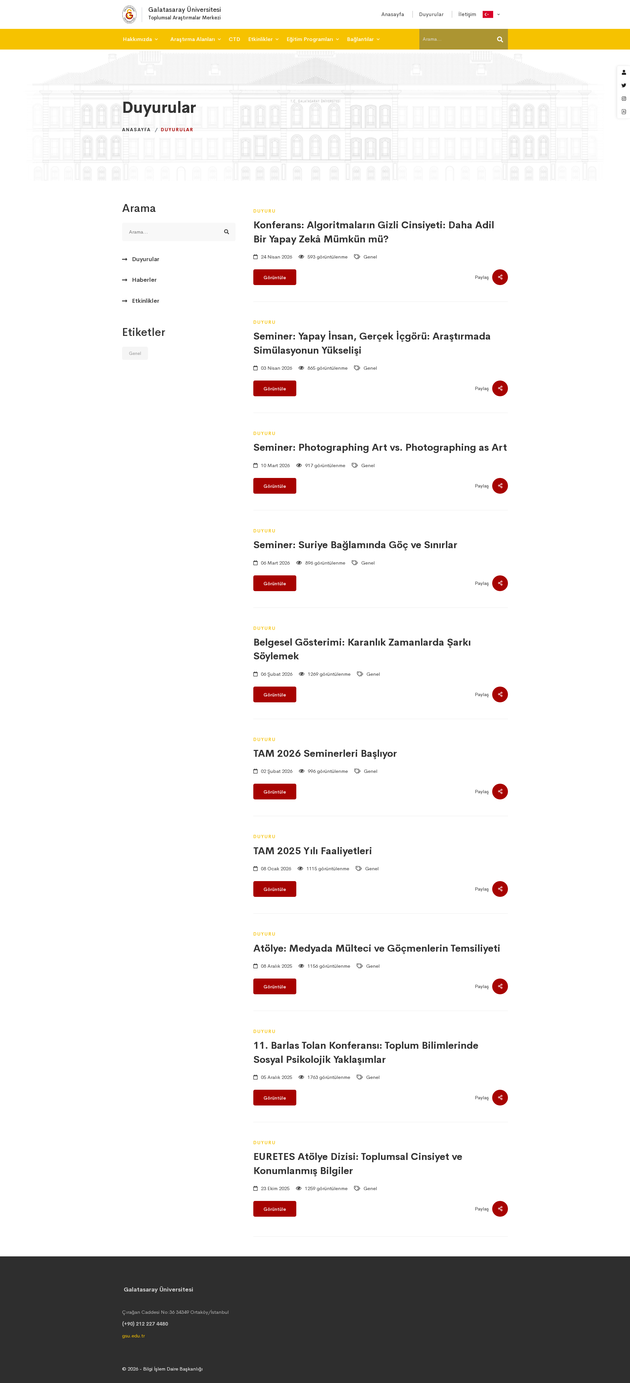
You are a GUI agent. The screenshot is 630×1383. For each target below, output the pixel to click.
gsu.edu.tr (133, 1335)
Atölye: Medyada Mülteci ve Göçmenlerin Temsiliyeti (376, 948)
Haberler (144, 279)
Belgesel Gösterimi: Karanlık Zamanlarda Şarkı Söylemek (362, 649)
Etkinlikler (145, 300)
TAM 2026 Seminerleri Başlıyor (325, 753)
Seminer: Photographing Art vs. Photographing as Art (380, 447)
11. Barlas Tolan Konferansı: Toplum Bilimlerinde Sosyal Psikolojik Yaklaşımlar (365, 1052)
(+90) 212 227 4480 (145, 1324)
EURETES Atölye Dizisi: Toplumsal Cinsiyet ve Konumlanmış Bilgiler (357, 1163)
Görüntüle (274, 277)
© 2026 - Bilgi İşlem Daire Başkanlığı (162, 1369)
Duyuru (264, 211)
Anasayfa (136, 130)
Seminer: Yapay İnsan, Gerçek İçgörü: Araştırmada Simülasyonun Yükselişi (372, 343)
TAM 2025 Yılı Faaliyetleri (312, 851)
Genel (135, 353)
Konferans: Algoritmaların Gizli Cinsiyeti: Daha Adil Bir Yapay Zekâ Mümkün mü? (373, 232)
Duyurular (145, 259)
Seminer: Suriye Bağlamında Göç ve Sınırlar (355, 545)
